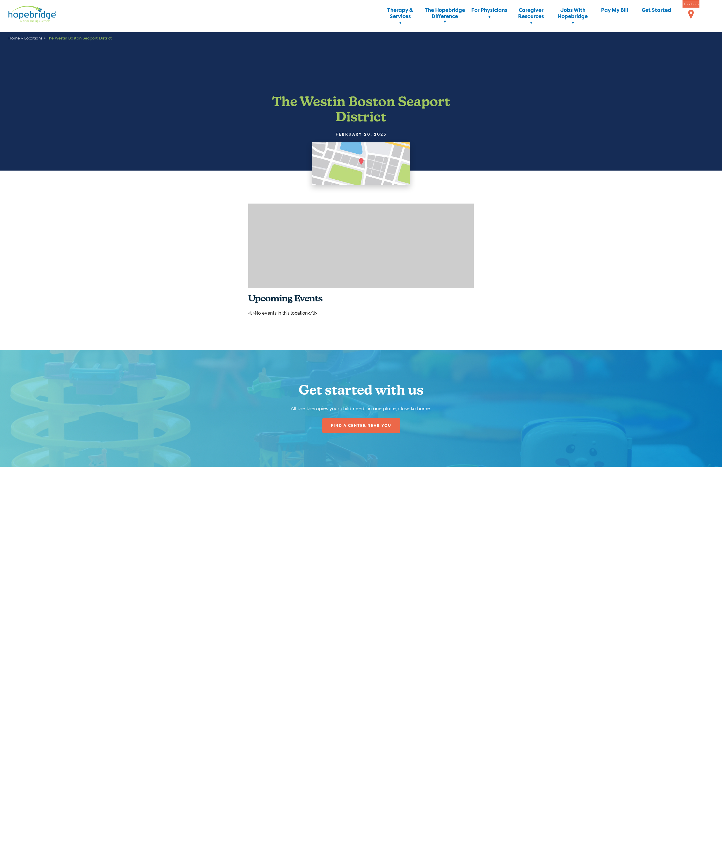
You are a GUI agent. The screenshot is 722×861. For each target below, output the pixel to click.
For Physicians (489, 10)
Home (14, 38)
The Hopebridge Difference (445, 13)
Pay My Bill (614, 10)
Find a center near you (361, 425)
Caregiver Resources (531, 13)
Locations (33, 38)
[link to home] (40, 15)
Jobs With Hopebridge (573, 13)
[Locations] (691, 14)
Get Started (656, 10)
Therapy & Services (400, 13)
